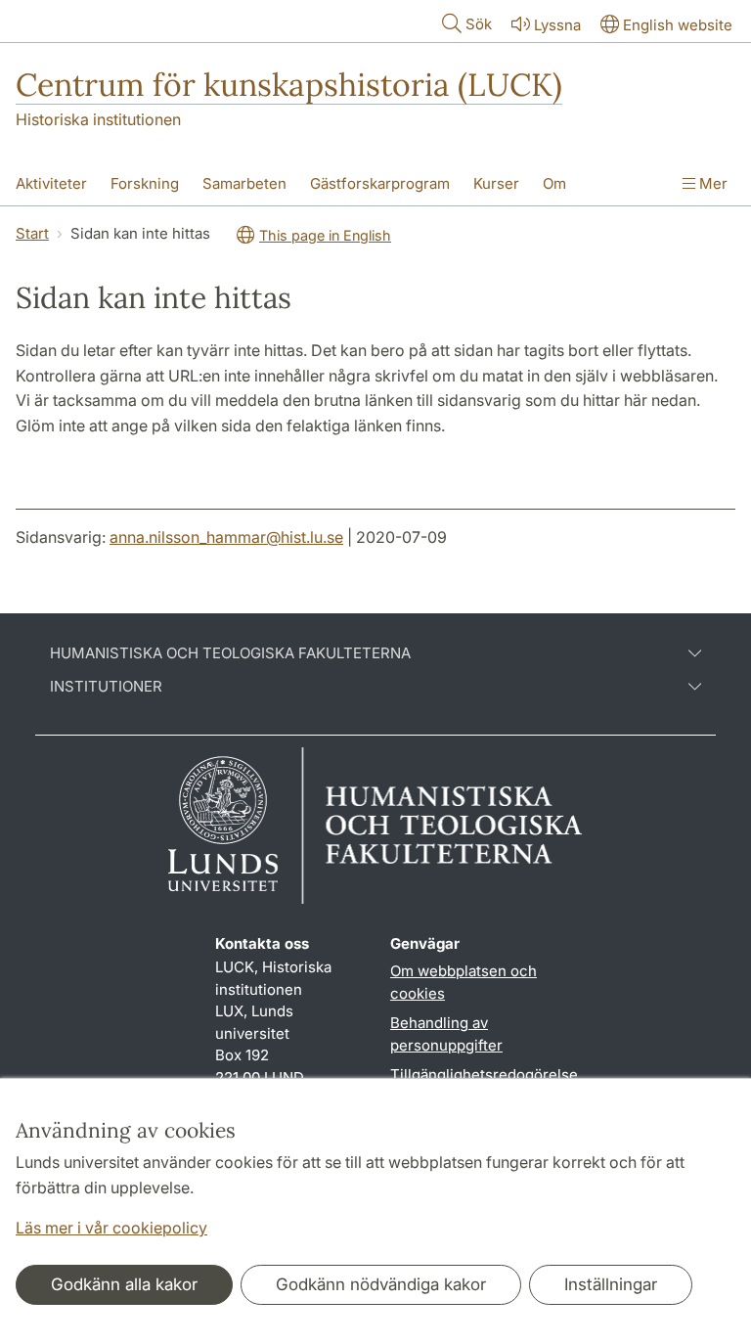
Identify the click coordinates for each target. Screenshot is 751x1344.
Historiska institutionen (98, 119)
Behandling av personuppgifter (446, 1033)
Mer (711, 183)
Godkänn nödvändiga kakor (381, 1284)
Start (32, 233)
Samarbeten (244, 183)
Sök (478, 24)
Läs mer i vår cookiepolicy (111, 1227)
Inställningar (610, 1284)
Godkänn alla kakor (124, 1284)
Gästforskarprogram (380, 183)
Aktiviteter (51, 183)
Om (554, 183)
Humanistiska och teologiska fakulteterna (230, 653)
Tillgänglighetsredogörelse (484, 1074)
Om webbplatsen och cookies (463, 982)
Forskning (144, 183)
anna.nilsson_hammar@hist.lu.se (226, 537)
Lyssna (557, 25)
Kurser (496, 183)
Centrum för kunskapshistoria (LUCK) (289, 85)
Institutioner (106, 686)
